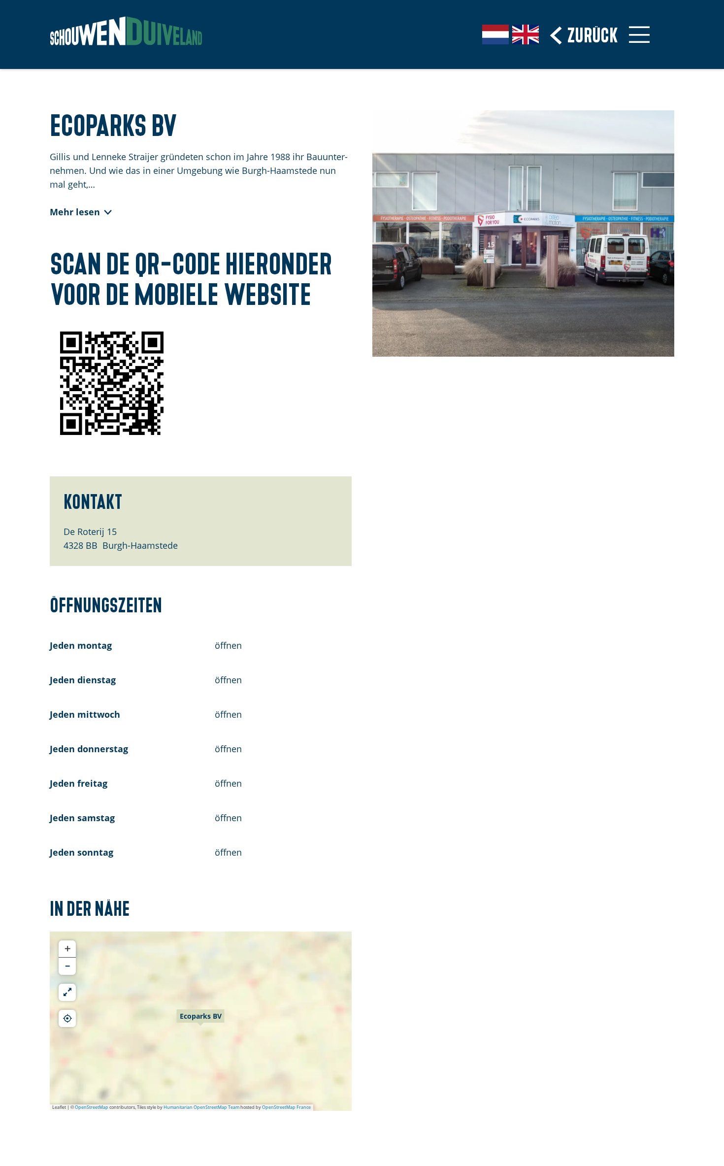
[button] (200, 1021)
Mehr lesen (75, 212)
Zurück (593, 33)
